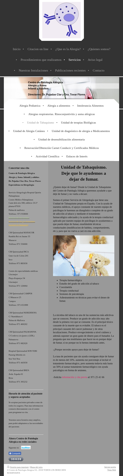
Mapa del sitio (36, 467)
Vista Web (111, 470)
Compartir (15, 453)
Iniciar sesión (110, 467)
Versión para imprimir (19, 467)
